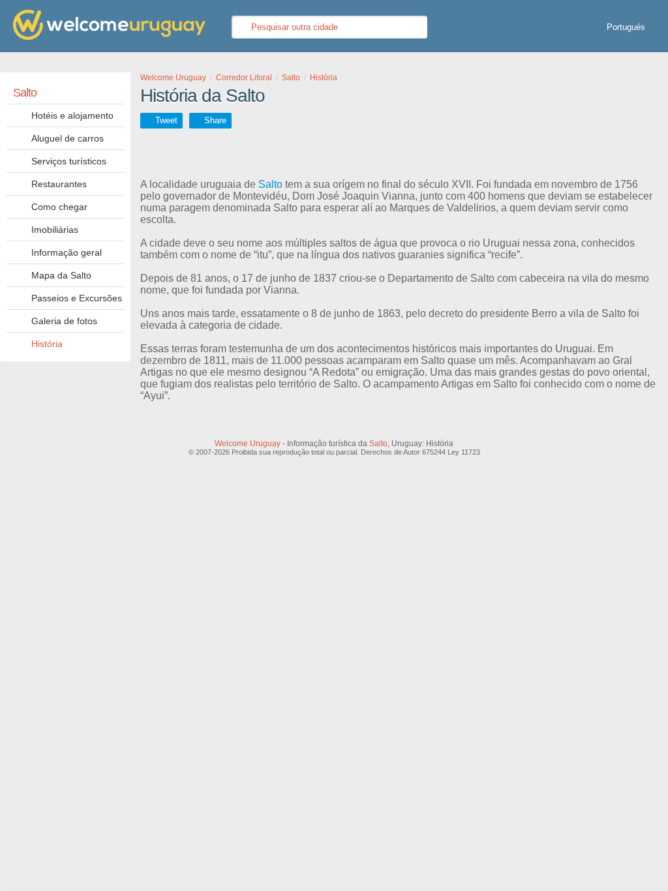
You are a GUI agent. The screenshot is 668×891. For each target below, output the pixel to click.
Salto (25, 92)
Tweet (166, 120)
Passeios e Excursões (76, 298)
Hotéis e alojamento (72, 115)
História (47, 344)
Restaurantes (59, 184)
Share (215, 120)
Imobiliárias (54, 229)
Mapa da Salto (61, 275)
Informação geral (66, 252)
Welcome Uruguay (248, 443)
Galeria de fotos (64, 321)
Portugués (626, 27)
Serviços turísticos (68, 161)
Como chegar (59, 207)
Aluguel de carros (67, 138)
